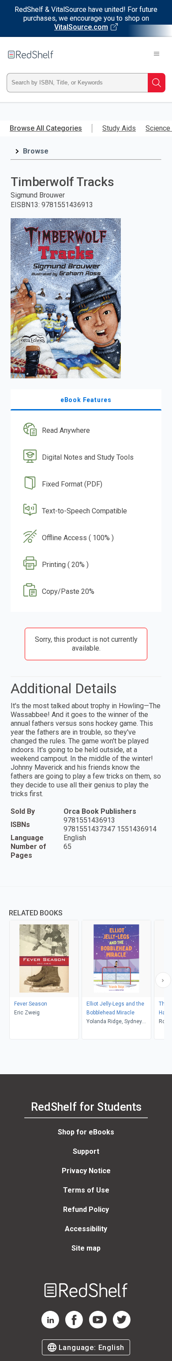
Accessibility (86, 1229)
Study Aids (119, 128)
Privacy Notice (86, 1171)
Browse (36, 151)
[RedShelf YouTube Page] (98, 1326)
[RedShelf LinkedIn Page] (50, 1326)
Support (86, 1151)
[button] (85, 430)
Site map (86, 1248)
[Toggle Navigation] (156, 54)
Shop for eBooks (86, 1132)
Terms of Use (86, 1190)
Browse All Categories (46, 128)
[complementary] (86, 964)
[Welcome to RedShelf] (31, 54)
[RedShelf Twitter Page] (122, 1326)
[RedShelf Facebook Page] (74, 1326)
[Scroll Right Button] (163, 980)
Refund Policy (86, 1209)
